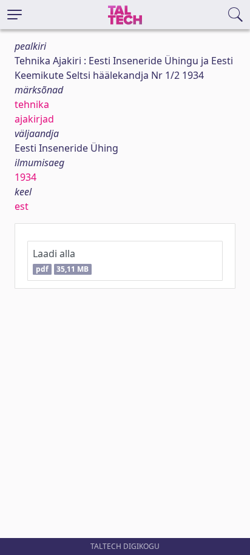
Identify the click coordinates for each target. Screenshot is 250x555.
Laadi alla (61, 260)
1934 (25, 177)
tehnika (32, 104)
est (22, 206)
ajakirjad (34, 119)
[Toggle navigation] (14, 14)
